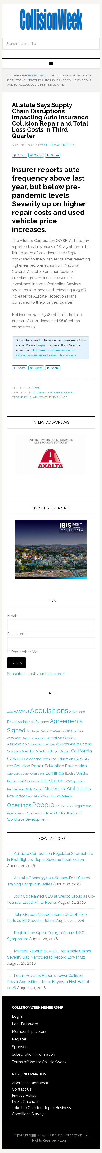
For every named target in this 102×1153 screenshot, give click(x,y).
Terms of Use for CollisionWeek (39, 1062)
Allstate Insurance (48, 392)
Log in (65, 1140)
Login (17, 1016)
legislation (51, 781)
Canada (15, 758)
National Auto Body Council (25, 789)
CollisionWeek (51, 19)
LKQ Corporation (74, 781)
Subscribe (15, 673)
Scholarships (35, 813)
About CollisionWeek (30, 1083)
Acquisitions (49, 710)
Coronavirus (14, 773)
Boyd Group (60, 751)
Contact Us (22, 1089)
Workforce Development (27, 819)
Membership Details (29, 1031)
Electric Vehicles (76, 773)
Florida (11, 781)
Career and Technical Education (48, 759)
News (35, 388)
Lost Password (25, 1024)
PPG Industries (64, 806)
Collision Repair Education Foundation (50, 765)
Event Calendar (25, 1101)
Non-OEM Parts (61, 796)
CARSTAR (81, 759)
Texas (50, 813)
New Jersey (16, 796)
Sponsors (20, 1046)
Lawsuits (33, 781)
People (43, 805)
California (81, 751)
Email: (12, 616)
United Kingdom (68, 813)
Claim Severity (41, 397)
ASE (67, 731)
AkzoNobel (33, 731)
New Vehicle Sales (38, 796)
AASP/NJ (21, 711)
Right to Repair (16, 813)
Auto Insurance (32, 738)
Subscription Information (33, 1054)
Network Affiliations (67, 788)
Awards (62, 744)
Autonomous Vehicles (41, 744)
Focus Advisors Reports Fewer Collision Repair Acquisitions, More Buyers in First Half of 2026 (48, 981)
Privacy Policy (24, 1095)
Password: (16, 634)
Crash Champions (33, 773)
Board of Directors (35, 751)
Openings (19, 805)
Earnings (60, 397)
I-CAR (21, 781)
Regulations (82, 806)
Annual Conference (52, 731)
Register (19, 1039)
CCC (10, 766)
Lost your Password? (46, 673)
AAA (10, 712)
